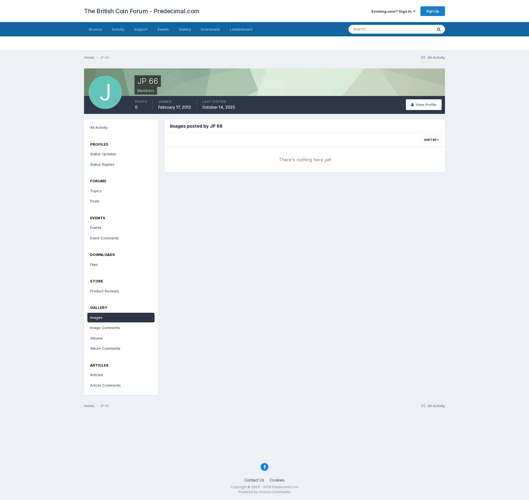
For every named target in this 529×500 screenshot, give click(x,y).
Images (96, 317)
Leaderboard (241, 29)
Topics (96, 191)
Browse (95, 29)
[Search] (439, 29)
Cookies (277, 480)
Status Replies (102, 164)
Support (141, 29)
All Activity (99, 127)
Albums (96, 338)
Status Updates (412, 29)
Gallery (185, 29)
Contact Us (254, 480)
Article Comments (105, 385)
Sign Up (432, 11)
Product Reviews (104, 291)
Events (163, 29)
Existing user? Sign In (392, 11)
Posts (94, 201)
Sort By (430, 139)
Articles (96, 375)
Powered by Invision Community (264, 492)
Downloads (210, 29)
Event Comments (104, 238)
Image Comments (105, 327)
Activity (118, 29)
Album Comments (105, 348)
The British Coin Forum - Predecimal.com (141, 11)
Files (94, 264)
